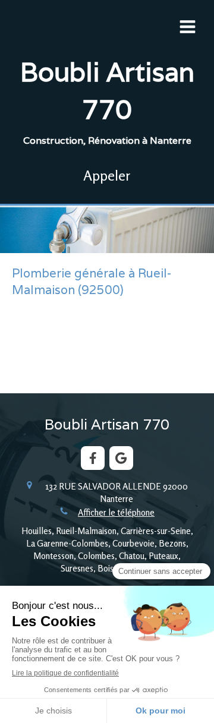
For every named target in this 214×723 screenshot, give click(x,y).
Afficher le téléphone (116, 512)
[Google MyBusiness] (121, 458)
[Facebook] (93, 458)
